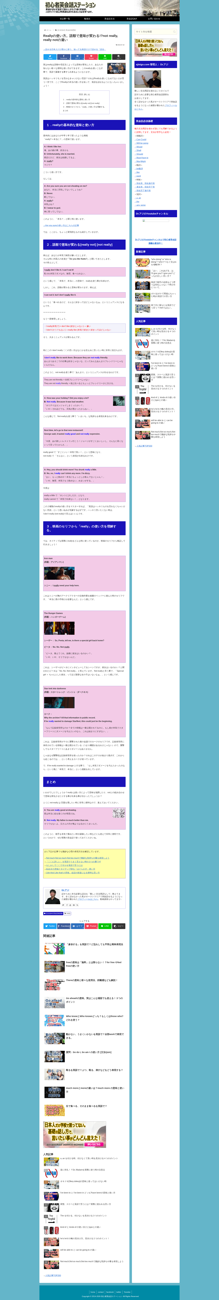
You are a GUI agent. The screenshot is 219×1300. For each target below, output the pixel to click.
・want (137, 176)
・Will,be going (141, 143)
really (68, 913)
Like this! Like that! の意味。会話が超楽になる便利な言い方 (73, 873)
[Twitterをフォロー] (63, 904)
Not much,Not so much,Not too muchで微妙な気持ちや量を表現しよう (77, 858)
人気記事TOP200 (53, 1275)
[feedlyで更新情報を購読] (73, 904)
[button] (174, 31)
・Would (138, 147)
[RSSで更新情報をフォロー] (77, 904)
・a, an (137, 198)
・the (136, 202)
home (93, 1292)
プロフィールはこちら (88, 899)
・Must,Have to (141, 158)
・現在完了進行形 (142, 190)
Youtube (127, 1292)
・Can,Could (140, 139)
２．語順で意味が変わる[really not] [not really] (81, 103)
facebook (110, 1292)
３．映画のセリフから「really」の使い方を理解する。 (84, 107)
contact (101, 1292)
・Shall (137, 150)
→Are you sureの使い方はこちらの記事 (61, 225)
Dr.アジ (65, 890)
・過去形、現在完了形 (144, 187)
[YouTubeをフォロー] (70, 904)
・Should (138, 154)
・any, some (140, 205)
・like (137, 172)
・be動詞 (138, 169)
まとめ (65, 111)
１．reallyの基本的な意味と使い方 (76, 99)
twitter (118, 1292)
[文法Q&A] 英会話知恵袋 (54, 913)
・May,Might (140, 161)
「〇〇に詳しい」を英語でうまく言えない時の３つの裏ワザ (73, 862)
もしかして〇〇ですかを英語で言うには (64, 865)
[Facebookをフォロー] (66, 904)
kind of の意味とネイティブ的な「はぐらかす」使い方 (70, 869)
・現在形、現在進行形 (144, 183)
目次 (81, 94)
